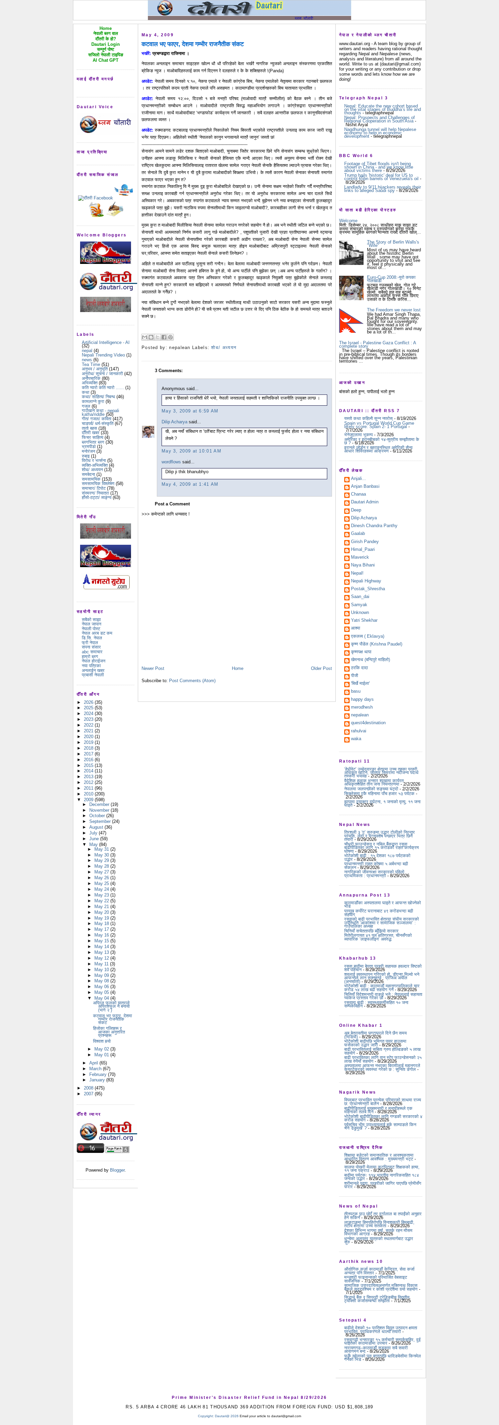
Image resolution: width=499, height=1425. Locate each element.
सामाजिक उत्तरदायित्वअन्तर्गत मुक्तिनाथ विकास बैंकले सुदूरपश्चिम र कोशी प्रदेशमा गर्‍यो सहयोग (381, 1287)
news (87, 359)
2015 (89, 765)
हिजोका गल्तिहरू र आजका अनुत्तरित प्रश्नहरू (109, 1032)
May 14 (102, 946)
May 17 (102, 929)
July (94, 832)
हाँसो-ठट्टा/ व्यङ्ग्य (96, 497)
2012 (89, 782)
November (100, 810)
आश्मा (355, 629)
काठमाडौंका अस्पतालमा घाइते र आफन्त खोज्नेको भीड (382, 904)
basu (356, 692)
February (98, 1074)
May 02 (102, 1049)
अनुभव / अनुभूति (95, 368)
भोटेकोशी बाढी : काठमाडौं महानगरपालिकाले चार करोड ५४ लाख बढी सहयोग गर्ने (382, 987)
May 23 (102, 895)
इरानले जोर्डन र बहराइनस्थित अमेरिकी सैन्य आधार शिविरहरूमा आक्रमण (378, 449)
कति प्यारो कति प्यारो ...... (103, 387)
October (97, 815)
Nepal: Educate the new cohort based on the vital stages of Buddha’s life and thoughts (382, 109)
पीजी (354, 676)
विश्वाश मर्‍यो (102, 1041)
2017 (89, 753)
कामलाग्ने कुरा (93, 401)
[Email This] (144, 337)
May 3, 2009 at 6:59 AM (190, 410)
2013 (89, 776)
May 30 (102, 855)
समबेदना (88, 474)
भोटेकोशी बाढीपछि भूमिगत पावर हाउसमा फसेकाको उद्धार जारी (375, 1043)
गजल (86, 406)
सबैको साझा (91, 619)
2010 (89, 793)
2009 (89, 799)
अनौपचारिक (91, 378)
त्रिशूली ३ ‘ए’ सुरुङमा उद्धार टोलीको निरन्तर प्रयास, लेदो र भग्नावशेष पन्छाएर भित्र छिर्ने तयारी (379, 836)
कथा (85, 392)
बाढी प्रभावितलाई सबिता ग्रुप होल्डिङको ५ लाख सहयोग (382, 1051)
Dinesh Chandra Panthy (374, 526)
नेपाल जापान (91, 624)
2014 (89, 770)
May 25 (102, 883)
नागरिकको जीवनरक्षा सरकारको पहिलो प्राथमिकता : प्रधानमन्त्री (374, 873)
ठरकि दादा (359, 668)
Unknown (360, 613)
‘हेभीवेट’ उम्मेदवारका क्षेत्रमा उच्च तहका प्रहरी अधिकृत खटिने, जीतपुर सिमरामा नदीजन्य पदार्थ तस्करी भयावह (381, 773)
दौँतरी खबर (90, 432)
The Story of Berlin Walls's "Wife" (393, 243)
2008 (89, 1088)
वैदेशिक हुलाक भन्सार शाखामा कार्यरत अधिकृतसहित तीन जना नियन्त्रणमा (374, 782)
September (100, 821)
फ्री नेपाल (90, 642)
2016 (89, 759)
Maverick (360, 558)
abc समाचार (92, 651)
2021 (89, 730)
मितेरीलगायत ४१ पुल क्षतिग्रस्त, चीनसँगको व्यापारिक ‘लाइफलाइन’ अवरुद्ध (378, 937)
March (96, 1068)
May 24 (102, 889)
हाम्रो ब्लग (90, 656)
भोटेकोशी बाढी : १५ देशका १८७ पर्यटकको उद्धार (377, 857)
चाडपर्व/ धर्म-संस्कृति (97, 423)
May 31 (102, 849)
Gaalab (358, 534)
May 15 (102, 940)
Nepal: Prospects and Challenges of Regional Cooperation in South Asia (379, 119)
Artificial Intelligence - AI (106, 342)
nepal (87, 350)
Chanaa (358, 495)
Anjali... (358, 479)
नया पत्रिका (91, 665)
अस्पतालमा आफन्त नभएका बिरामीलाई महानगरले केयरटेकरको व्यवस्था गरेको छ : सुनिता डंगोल (382, 1067)
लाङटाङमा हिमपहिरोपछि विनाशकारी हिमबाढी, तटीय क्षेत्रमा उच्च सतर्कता (379, 1224)
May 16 (102, 935)
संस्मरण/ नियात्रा (95, 493)
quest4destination (368, 723)
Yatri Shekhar (364, 621)
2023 (89, 719)
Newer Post (153, 668)
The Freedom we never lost (394, 309)
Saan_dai (360, 597)
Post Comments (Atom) (192, 680)
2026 (89, 702)
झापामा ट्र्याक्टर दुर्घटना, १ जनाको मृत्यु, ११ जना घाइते (382, 803)
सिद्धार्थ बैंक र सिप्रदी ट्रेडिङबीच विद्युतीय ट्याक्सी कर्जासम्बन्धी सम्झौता (376, 1299)
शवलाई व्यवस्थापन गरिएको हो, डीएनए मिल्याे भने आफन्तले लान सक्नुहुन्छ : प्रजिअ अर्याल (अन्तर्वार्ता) (381, 978)
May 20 (102, 912)
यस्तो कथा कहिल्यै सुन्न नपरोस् (368, 418)
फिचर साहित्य (92, 437)
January (97, 1079)
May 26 (102, 877)
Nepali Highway (366, 581)
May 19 (102, 918)
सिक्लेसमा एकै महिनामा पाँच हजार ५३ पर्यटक (379, 793)
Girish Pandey (365, 542)
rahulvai (358, 731)
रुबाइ (86, 456)
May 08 (102, 980)
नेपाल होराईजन (93, 660)
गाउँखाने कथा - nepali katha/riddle (100, 412)
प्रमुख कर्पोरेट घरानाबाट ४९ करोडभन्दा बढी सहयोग (378, 912)
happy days (362, 700)
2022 (89, 725)
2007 (89, 1093)
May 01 (102, 1054)
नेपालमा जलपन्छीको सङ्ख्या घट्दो (371, 788)
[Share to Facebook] (164, 337)
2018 (89, 748)
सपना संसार (91, 647)
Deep (356, 510)
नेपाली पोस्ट (91, 628)
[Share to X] (157, 337)
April (94, 1062)
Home (237, 668)
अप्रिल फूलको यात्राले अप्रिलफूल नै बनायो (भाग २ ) (111, 1006)
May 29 (102, 860)
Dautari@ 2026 (227, 1416)
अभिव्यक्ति (89, 382)
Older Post (321, 668)
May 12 (102, 958)
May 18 (102, 923)
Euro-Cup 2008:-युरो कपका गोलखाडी (391, 279)
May (94, 844)
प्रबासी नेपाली (93, 674)
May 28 (102, 866)
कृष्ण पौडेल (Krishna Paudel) (376, 644)
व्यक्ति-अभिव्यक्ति (95, 465)
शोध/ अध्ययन (92, 469)
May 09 (102, 975)
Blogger (117, 1170)
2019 (89, 742)
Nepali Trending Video (103, 355)
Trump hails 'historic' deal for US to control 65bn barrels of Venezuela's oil (381, 177)
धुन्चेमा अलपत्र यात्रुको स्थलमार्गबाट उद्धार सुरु (378, 1240)
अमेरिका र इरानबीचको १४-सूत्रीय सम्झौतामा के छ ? (381, 441)
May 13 (102, 952)
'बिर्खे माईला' (360, 684)
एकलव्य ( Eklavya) (367, 637)
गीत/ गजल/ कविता (96, 418)
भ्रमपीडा (89, 446)
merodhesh (362, 708)
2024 (89, 713)
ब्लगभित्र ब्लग (93, 442)
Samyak (359, 605)
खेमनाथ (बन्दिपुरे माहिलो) (370, 660)
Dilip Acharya (174, 421)
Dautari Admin (364, 502)
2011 (89, 788)
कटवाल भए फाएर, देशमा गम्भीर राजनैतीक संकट (112, 1019)
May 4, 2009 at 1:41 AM (190, 484)
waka (356, 739)
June (94, 838)
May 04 (102, 998)
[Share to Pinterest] (170, 337)
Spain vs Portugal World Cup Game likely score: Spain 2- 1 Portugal (379, 425)
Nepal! (357, 574)
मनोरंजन (88, 451)
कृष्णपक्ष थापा (361, 652)
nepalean (360, 715)
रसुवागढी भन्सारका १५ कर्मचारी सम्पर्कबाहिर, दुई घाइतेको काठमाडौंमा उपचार (382, 1341)
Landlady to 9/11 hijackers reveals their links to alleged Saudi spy (382, 189)
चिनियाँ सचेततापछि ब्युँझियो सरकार (371, 930)
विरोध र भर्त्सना (94, 460)
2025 (89, 707)
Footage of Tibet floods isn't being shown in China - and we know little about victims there (378, 167)
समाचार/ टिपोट (94, 488)
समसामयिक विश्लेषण (98, 483)
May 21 (102, 906)
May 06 (102, 986)
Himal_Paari (363, 550)
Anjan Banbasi (365, 487)
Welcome (348, 220)
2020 (89, 736)
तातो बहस (89, 428)
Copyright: (206, 1416)
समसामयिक (91, 479)
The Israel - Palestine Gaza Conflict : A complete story (377, 344)
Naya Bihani (363, 565)
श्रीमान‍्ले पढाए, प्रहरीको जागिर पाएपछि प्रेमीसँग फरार (382, 1185)
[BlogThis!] (151, 337)
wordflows (171, 461)
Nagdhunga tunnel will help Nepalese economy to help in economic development (380, 133)
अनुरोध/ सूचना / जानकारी (102, 373)
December (100, 804)
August (97, 827)
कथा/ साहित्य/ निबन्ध (98, 396)
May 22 (102, 900)
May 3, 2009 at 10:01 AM (191, 451)
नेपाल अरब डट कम (97, 633)
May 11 (102, 963)
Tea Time (91, 364)
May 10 (102, 969)
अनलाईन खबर (93, 670)
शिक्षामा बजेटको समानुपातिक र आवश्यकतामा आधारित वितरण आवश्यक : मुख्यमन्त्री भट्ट (378, 1157)
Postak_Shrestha (368, 589)
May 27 (102, 871)
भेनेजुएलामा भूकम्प (358, 434)
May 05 (102, 992)
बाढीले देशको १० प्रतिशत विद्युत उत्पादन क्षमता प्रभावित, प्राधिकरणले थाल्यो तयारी (380, 1329)
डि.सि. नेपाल (92, 637)
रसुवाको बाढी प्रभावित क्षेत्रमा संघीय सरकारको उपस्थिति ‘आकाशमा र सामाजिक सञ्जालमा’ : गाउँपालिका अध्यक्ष (381, 923)
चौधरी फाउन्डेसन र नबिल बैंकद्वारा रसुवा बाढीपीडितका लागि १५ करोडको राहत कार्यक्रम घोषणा (381, 848)
